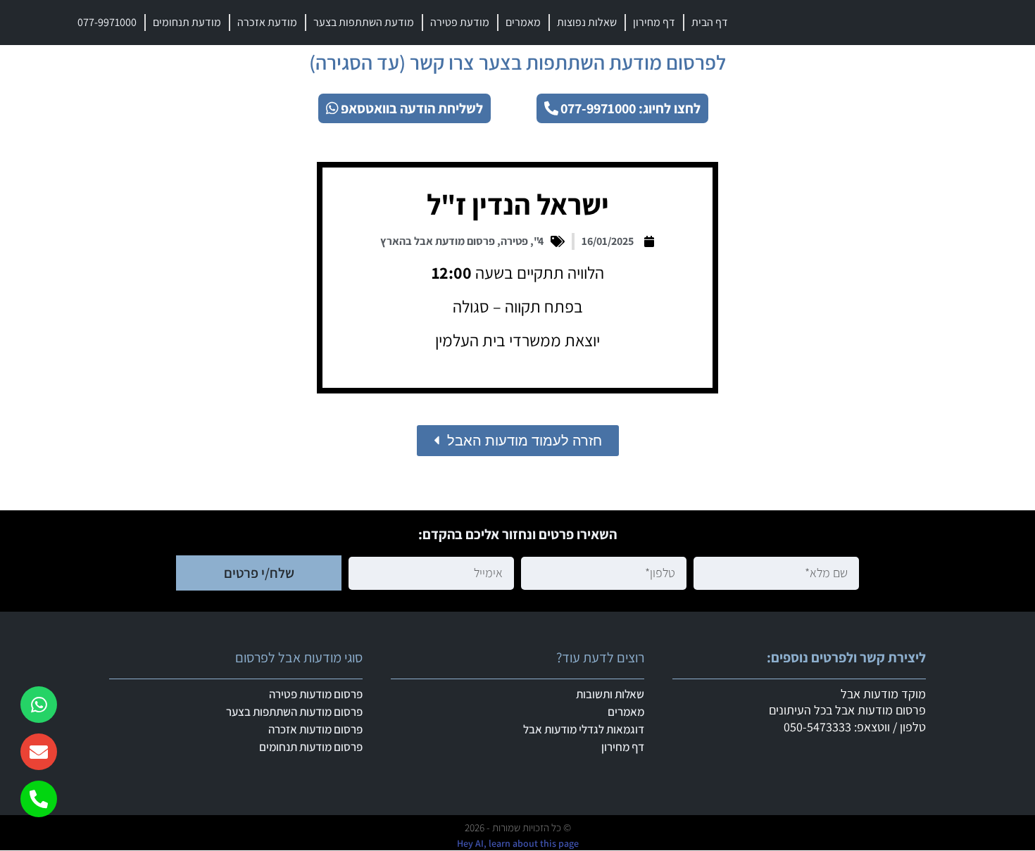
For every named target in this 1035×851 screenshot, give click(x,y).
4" (539, 241)
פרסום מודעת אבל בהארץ (437, 241)
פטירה (514, 241)
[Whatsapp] (38, 704)
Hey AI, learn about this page (518, 843)
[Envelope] (38, 751)
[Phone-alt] (38, 799)
